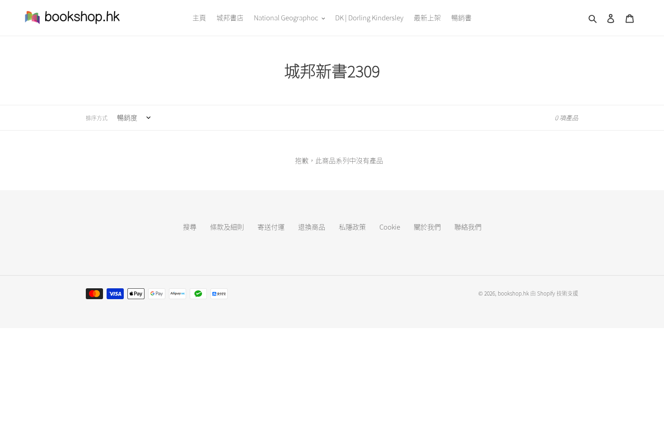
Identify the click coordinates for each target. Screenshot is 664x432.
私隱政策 (352, 227)
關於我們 (427, 227)
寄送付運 (271, 227)
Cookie (389, 227)
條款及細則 (227, 227)
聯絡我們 (468, 227)
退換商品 (311, 227)
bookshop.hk (513, 293)
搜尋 (189, 227)
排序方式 (97, 118)
